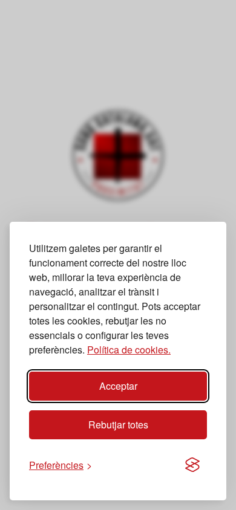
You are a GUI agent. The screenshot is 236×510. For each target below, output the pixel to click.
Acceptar (118, 386)
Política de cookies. (129, 350)
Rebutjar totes (118, 424)
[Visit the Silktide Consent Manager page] (192, 465)
